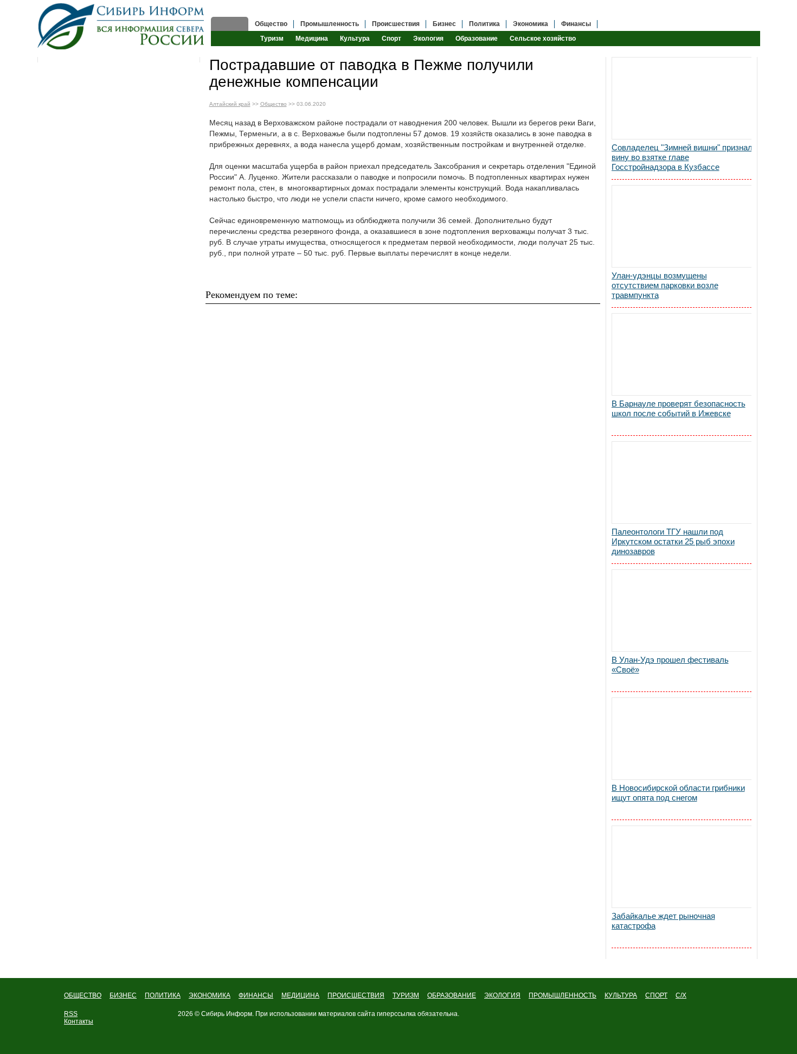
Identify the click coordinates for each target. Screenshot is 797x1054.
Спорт (391, 38)
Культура (355, 38)
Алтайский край (229, 104)
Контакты (78, 1021)
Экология (428, 38)
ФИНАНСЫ (256, 995)
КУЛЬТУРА (621, 995)
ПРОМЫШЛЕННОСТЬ (562, 995)
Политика (484, 24)
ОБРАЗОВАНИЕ (451, 995)
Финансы (576, 24)
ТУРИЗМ (406, 995)
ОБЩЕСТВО (82, 995)
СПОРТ (656, 995)
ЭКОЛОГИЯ (502, 995)
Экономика (530, 24)
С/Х (681, 995)
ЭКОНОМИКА (209, 995)
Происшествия (396, 24)
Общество (271, 24)
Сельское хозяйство (543, 38)
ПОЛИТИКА (163, 995)
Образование (476, 38)
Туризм (272, 38)
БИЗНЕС (123, 995)
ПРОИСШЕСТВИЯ (355, 995)
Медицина (311, 38)
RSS (71, 1014)
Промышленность (329, 24)
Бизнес (444, 24)
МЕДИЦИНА (300, 995)
